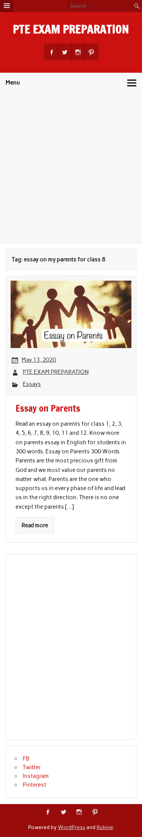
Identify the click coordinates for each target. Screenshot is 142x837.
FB (26, 758)
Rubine (105, 827)
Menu (13, 82)
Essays (32, 384)
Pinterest (34, 784)
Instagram (36, 776)
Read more (35, 525)
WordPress (71, 827)
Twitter (32, 767)
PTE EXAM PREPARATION (71, 29)
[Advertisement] (71, 168)
